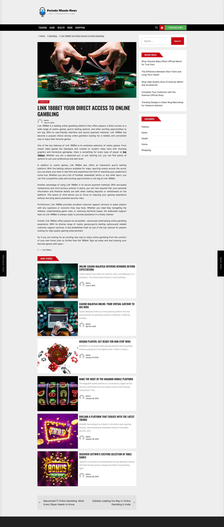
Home (70, 27)
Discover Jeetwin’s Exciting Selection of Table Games (105, 455)
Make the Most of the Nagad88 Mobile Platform (106, 379)
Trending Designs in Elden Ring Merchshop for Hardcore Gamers (162, 104)
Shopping (80, 27)
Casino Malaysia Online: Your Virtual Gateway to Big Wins (106, 305)
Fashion (43, 27)
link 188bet (46, 250)
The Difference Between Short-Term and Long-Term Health (161, 73)
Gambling (43, 102)
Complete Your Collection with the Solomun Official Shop (159, 93)
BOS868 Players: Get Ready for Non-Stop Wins (105, 341)
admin (46, 120)
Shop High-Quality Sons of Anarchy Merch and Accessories (162, 83)
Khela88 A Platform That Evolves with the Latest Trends (106, 418)
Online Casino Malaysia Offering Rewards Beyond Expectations (107, 267)
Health (61, 27)
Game (52, 27)
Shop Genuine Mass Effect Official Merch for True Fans (162, 63)
